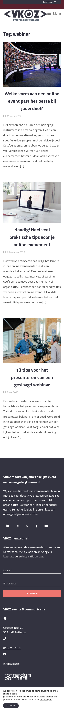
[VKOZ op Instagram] (17, 526)
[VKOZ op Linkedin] (7, 526)
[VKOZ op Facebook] (36, 526)
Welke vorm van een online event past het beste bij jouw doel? (32, 101)
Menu (56, 13)
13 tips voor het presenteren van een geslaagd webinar (32, 377)
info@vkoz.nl (11, 663)
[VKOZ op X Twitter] (26, 526)
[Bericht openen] (32, 64)
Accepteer (10, 705)
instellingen (46, 699)
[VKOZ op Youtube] (46, 526)
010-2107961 (12, 648)
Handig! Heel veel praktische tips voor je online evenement (32, 237)
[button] (32, 2)
